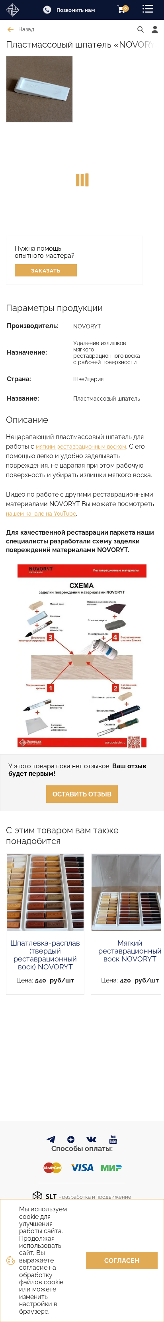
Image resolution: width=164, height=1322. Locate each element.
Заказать (46, 271)
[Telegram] (51, 1141)
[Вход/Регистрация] (155, 29)
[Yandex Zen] (70, 1141)
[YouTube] (113, 1140)
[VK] (91, 1141)
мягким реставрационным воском (81, 446)
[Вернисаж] (16, 10)
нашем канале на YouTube (41, 513)
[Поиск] (140, 29)
